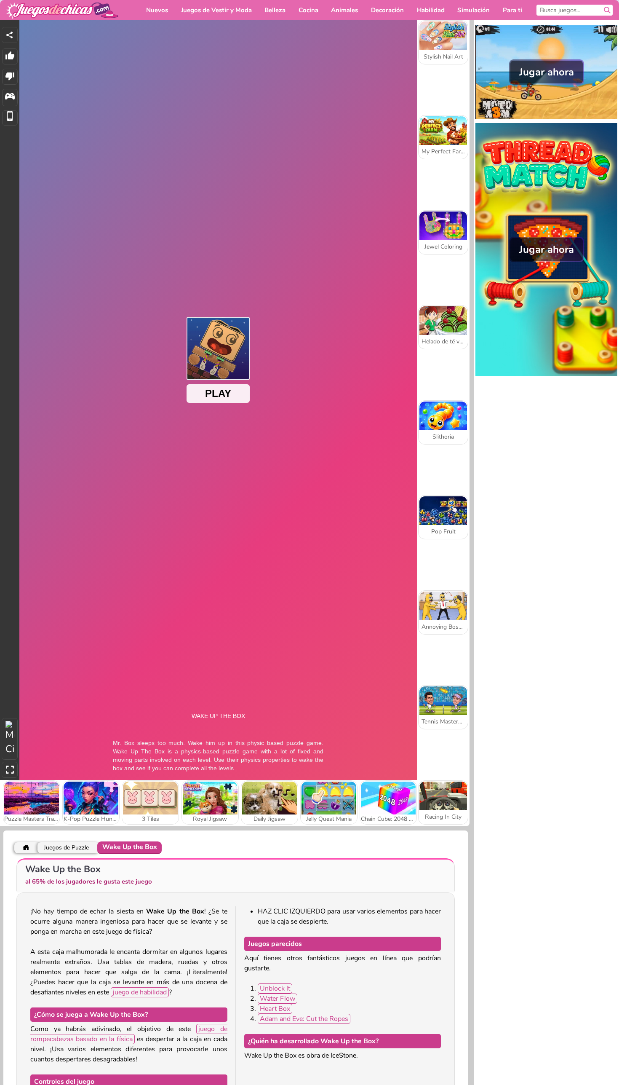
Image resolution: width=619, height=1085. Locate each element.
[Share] (10, 35)
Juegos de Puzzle (66, 848)
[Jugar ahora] (546, 118)
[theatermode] (10, 739)
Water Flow (277, 998)
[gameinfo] (10, 97)
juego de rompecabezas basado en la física (128, 1034)
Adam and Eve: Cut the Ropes (304, 1018)
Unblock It (275, 988)
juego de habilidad (140, 992)
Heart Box (275, 1008)
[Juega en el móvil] (10, 118)
